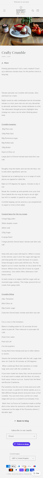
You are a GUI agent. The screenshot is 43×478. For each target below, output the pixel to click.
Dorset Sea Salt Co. (18, 474)
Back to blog (23, 421)
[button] (4, 10)
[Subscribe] (34, 436)
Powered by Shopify (30, 474)
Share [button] (6, 63)
